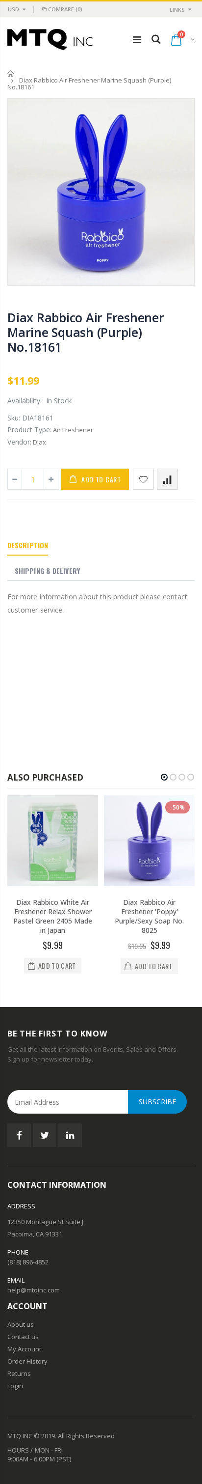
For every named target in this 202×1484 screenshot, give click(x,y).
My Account (24, 1348)
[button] (164, 777)
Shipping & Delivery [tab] (47, 570)
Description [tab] (27, 545)
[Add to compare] (167, 479)
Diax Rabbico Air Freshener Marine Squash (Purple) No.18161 (85, 332)
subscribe (157, 1101)
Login (15, 1385)
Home (11, 73)
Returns (19, 1373)
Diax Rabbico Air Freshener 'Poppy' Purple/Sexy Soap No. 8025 (149, 916)
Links (177, 9)
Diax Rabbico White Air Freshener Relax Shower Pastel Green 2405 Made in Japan (52, 916)
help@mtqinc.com (33, 1290)
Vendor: (19, 442)
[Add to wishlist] (143, 479)
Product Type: (29, 429)
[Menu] (137, 39)
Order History (27, 1361)
